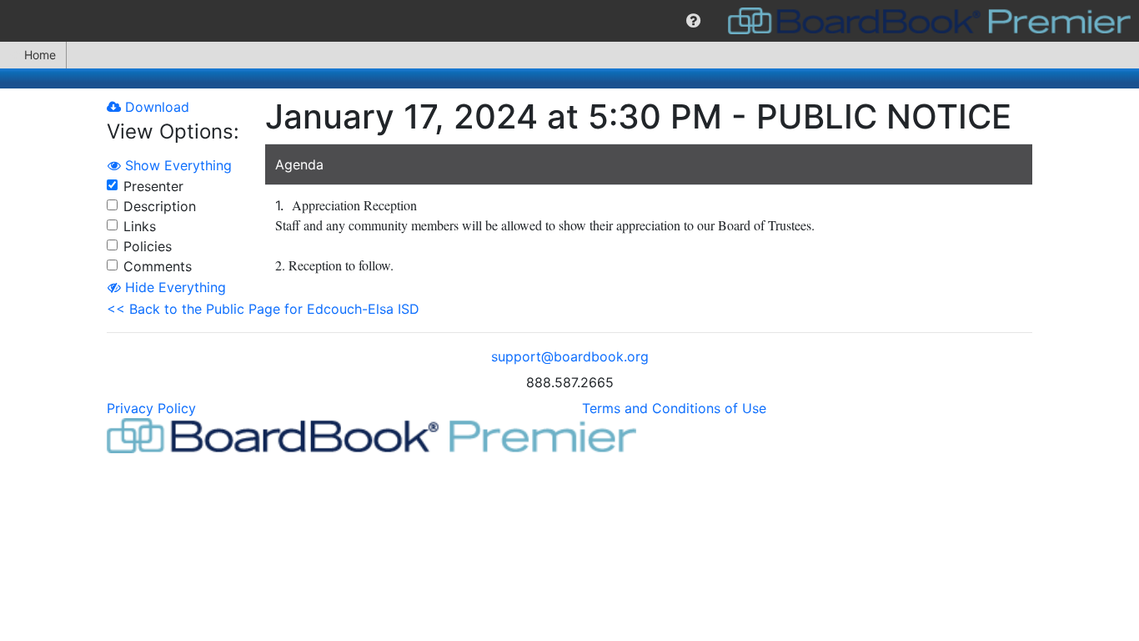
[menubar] (569, 21)
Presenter (153, 186)
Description (159, 206)
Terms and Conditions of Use (674, 408)
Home (40, 55)
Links (139, 226)
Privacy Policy (151, 408)
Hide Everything (173, 287)
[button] (693, 21)
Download (155, 106)
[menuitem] (693, 21)
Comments (157, 266)
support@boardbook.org (570, 356)
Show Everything (176, 165)
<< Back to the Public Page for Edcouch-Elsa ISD (263, 308)
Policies (147, 246)
